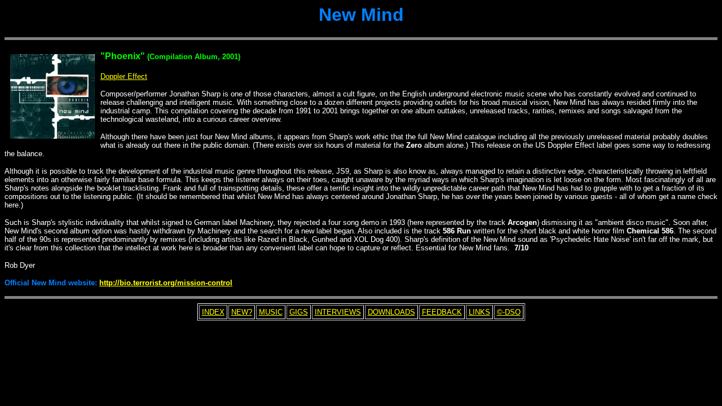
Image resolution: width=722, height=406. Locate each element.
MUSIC (271, 312)
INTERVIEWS (338, 312)
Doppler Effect (123, 76)
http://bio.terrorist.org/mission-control (165, 283)
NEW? (241, 312)
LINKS (479, 312)
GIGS (298, 312)
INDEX (213, 312)
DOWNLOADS (391, 312)
